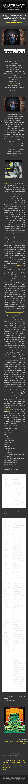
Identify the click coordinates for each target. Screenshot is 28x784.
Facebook (12, 741)
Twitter (25, 741)
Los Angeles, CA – (9, 183)
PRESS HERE (11, 83)
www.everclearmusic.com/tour (14, 312)
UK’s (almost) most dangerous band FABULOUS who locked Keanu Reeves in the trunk (14, 762)
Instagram (19, 741)
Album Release (9, 22)
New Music (16, 22)
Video (20, 22)
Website (6, 741)
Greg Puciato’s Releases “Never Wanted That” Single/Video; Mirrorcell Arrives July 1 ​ (13, 767)
